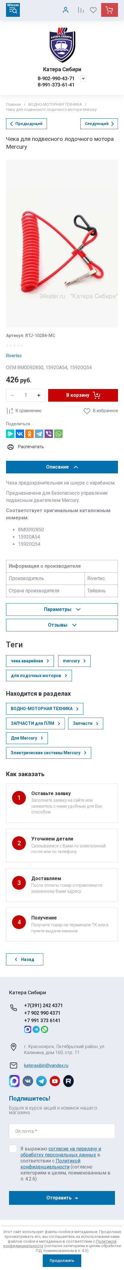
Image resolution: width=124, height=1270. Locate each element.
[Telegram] (39, 434)
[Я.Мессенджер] (10, 434)
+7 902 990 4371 (42, 1013)
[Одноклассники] (29, 434)
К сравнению (29, 410)
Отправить (59, 1198)
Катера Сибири (62, 69)
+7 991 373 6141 (42, 1020)
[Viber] (49, 434)
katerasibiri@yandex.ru (46, 1065)
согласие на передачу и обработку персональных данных (60, 1152)
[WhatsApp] (58, 434)
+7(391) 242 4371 (43, 1005)
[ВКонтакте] (20, 434)
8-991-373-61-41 (56, 85)
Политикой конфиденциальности (50, 1164)
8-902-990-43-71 (56, 78)
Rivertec (14, 355)
